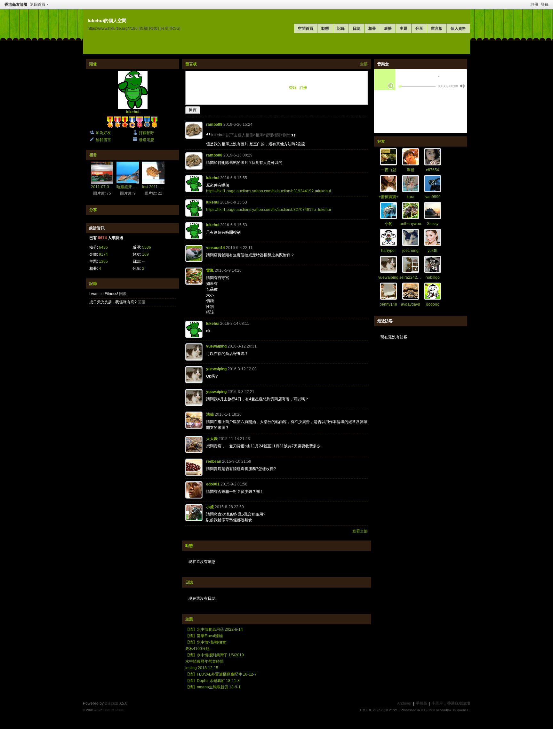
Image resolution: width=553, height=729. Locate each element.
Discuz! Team (113, 710)
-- (143, 261)
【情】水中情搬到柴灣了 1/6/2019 (214, 655)
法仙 (210, 414)
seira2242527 (411, 277)
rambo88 (214, 124)
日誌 (356, 28)
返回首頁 (37, 4)
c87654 (432, 170)
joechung (410, 250)
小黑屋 (437, 703)
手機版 (421, 703)
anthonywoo (410, 223)
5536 (146, 247)
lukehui (132, 112)
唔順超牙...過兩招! (131, 187)
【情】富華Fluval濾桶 (204, 636)
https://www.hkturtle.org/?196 (113, 28)
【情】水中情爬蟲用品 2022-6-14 (214, 629)
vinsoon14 (215, 247)
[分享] (164, 28)
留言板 (437, 28)
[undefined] (462, 86)
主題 (403, 28)
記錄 (341, 28)
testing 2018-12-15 (201, 668)
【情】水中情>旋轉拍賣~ (206, 642)
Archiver (404, 703)
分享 (419, 28)
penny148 (388, 304)
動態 (325, 28)
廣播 (388, 28)
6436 (103, 247)
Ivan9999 (432, 197)
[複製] (154, 28)
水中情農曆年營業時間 (204, 661)
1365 (103, 261)
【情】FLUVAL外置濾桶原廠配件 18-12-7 (221, 674)
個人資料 (458, 28)
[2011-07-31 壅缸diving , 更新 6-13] (102, 173)
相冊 (372, 28)
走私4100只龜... (198, 648)
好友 (381, 141)
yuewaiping (216, 346)
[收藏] (143, 28)
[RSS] (175, 28)
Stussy (432, 223)
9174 (103, 254)
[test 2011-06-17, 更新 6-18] (153, 173)
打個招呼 (146, 133)
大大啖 (212, 439)
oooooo (432, 304)
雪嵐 (210, 270)
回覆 (123, 294)
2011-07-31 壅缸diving (111, 187)
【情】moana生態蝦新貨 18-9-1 (213, 687)
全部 (364, 64)
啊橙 (410, 170)
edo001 (213, 484)
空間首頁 (305, 28)
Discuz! (111, 703)
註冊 (534, 4)
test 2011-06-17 (155, 187)
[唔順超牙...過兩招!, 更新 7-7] (127, 173)
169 (145, 254)
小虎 (210, 507)
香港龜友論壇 (16, 4)
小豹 (388, 223)
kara (410, 197)
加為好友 (103, 133)
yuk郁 (432, 250)
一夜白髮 (388, 170)
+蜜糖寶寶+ (388, 197)
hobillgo (433, 277)
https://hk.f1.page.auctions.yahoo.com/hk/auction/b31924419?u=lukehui (268, 191)
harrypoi (388, 250)
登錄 (545, 4)
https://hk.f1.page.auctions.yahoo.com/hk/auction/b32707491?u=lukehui (268, 209)
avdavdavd (410, 304)
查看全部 (360, 531)
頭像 (93, 64)
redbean (213, 461)
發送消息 (146, 140)
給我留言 (103, 140)
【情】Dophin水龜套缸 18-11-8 (212, 680)
